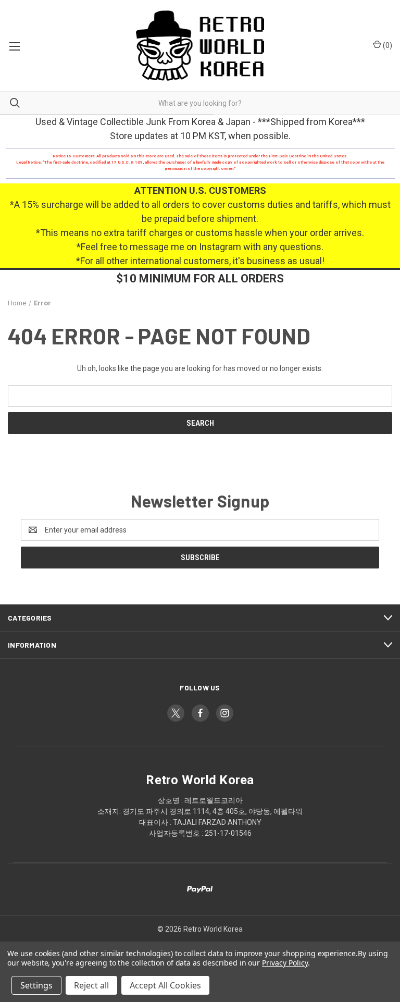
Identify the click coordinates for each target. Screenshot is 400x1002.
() (386, 45)
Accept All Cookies (165, 985)
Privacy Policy (284, 963)
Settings (36, 985)
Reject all (91, 985)
